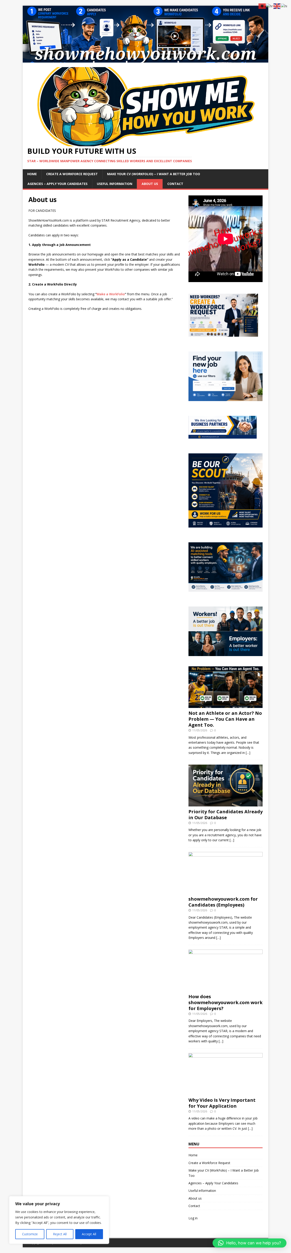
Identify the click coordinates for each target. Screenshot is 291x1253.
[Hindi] (284, 6)
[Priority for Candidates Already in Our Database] (225, 803)
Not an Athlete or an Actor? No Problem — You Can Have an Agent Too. (225, 719)
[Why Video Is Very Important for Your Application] (225, 1092)
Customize (30, 1234)
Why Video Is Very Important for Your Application (222, 1103)
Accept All (89, 1234)
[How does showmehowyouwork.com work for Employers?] (225, 988)
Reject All (60, 1234)
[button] (249, 1243)
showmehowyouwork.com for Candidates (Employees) (223, 902)
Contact (175, 184)
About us (150, 184)
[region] (59, 1220)
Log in (193, 1218)
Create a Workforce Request (72, 174)
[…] (248, 752)
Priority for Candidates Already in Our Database (225, 814)
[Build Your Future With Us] (145, 60)
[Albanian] (262, 6)
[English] (277, 6)
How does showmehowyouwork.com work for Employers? (225, 1002)
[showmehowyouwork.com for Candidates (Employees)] (225, 891)
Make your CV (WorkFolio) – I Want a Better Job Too (153, 174)
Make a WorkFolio (111, 294)
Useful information (114, 184)
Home (32, 174)
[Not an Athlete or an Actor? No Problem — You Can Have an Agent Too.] (225, 705)
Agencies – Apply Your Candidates (58, 184)
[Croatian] (269, 6)
